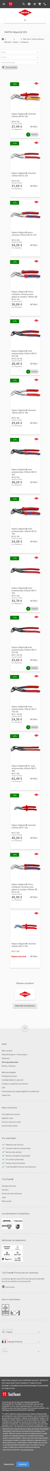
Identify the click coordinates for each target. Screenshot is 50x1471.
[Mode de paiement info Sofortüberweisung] (17, 1250)
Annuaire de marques (25, 1006)
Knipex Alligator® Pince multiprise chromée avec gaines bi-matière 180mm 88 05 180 (24, 296)
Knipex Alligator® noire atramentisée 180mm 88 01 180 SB (24, 709)
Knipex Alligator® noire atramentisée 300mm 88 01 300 (24, 590)
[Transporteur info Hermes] (17, 1223)
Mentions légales (9, 1072)
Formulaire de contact (11, 1114)
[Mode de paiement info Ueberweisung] (7, 1250)
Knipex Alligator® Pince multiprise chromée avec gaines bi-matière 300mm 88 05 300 (24, 888)
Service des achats (10, 1126)
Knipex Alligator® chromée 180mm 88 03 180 (24, 411)
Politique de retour (9, 1076)
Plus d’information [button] (27, 1450)
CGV (3, 1088)
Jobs (4, 1197)
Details (33, 127)
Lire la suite (10, 1287)
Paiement (6, 1058)
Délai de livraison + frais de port (14, 1055)
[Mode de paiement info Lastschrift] (17, 1255)
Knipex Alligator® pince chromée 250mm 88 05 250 (24, 233)
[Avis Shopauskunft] (14, 1315)
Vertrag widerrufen (10, 1062)
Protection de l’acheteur (12, 1194)
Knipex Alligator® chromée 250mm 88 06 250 (24, 115)
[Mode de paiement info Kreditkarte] (17, 1261)
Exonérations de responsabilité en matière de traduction (20, 1093)
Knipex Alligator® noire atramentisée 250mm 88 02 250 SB (24, 353)
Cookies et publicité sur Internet (15, 1084)
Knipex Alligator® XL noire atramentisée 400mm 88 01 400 (24, 768)
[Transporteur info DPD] (7, 1229)
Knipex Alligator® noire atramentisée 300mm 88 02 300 (24, 472)
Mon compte (7, 1051)
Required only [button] (9, 1464)
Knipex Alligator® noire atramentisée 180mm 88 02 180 (24, 531)
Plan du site (6, 1201)
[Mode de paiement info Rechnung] (7, 1255)
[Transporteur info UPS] (17, 1229)
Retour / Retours (9, 1066)
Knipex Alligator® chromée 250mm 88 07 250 (24, 826)
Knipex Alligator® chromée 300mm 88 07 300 (24, 945)
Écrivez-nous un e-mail (11, 1122)
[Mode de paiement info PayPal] (7, 1261)
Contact (5, 1190)
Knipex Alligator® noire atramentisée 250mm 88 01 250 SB (24, 650)
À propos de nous (9, 1186)
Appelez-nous (7, 1118)
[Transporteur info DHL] (7, 1223)
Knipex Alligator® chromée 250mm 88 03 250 (24, 174)
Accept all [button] (22, 1464)
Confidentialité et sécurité (12, 1080)
